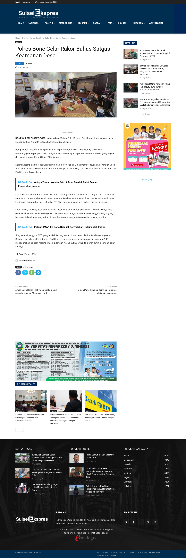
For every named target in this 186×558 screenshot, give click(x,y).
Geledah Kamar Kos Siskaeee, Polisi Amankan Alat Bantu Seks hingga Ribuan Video (100, 489)
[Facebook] (18, 272)
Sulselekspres (29, 261)
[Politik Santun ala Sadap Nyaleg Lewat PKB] (76, 458)
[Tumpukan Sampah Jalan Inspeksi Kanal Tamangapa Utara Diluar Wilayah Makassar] (22, 458)
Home (17, 38)
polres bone (28, 267)
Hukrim (25, 38)
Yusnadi (29, 63)
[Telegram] (38, 272)
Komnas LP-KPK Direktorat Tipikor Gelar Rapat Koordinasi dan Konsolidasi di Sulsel (29, 418)
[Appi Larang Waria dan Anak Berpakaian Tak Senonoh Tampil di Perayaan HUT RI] (131, 54)
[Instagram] (148, 522)
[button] (167, 30)
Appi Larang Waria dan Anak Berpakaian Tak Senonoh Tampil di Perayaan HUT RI (155, 53)
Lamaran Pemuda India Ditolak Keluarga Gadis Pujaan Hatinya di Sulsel (47, 472)
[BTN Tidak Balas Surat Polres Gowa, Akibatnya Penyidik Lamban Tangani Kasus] (101, 401)
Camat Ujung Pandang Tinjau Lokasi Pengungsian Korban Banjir (45, 487)
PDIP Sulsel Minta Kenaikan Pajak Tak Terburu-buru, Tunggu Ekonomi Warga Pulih (155, 87)
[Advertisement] (66, 321)
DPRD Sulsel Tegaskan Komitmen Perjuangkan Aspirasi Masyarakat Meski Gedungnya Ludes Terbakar (155, 102)
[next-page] (22, 430)
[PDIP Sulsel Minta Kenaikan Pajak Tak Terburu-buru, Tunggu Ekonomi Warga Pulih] (131, 87)
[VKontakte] (155, 522)
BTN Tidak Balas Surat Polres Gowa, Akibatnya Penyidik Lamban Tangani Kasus (100, 418)
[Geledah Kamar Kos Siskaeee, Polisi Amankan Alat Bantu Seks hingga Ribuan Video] (76, 490)
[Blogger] (126, 522)
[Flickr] (140, 522)
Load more (146, 114)
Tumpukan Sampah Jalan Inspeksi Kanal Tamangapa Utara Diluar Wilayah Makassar (47, 458)
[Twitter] (25, 272)
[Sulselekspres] (17, 260)
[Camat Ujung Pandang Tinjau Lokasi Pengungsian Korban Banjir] (22, 488)
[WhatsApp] (32, 272)
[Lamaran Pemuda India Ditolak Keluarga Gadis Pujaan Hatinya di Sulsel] (22, 473)
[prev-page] (17, 430)
